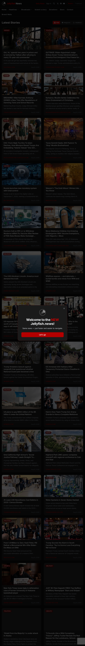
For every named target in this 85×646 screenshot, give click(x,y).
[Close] (64, 308)
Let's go (42, 335)
